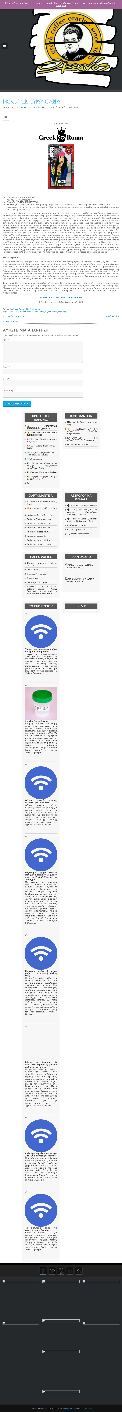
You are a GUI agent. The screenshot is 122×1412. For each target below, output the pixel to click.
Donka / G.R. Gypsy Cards (15, 316)
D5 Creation (67, 1408)
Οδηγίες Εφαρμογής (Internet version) (42, 564)
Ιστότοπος (8, 390)
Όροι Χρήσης (33, 569)
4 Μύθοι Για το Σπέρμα (36, 721)
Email (5, 379)
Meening (62, 311)
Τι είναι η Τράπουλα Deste (39, 519)
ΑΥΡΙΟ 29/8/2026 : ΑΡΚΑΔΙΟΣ (79, 579)
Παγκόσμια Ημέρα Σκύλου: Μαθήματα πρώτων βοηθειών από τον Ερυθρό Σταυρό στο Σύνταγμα (41, 876)
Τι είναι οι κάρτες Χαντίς (38, 532)
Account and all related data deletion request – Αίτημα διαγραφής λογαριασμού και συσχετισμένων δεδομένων (42, 590)
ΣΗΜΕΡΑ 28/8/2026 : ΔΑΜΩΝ (79, 565)
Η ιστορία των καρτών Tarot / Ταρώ (42, 503)
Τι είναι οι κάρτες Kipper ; (38, 536)
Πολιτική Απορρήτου (36, 574)
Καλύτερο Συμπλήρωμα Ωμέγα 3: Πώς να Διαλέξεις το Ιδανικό (41, 1154)
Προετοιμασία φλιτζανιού (78, 444)
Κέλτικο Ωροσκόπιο (76, 529)
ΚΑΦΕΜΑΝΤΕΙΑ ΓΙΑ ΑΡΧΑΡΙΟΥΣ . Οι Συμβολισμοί (82, 439)
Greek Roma (18, 309)
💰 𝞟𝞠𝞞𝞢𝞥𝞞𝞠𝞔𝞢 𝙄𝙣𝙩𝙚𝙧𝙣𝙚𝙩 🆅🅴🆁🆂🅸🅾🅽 (42, 433)
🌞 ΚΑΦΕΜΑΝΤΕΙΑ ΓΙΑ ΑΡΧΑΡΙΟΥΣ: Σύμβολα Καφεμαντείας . (82, 431)
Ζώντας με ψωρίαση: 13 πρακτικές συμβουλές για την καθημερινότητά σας (41, 1064)
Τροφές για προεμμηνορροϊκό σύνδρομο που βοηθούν (41, 650)
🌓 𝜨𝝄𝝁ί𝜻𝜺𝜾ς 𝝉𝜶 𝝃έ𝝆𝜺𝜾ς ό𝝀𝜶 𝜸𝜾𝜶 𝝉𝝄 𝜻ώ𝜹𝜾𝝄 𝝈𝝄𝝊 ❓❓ (42, 477)
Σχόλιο (6, 339)
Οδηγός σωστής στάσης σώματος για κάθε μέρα (41, 801)
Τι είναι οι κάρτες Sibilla (38, 540)
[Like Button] (6, 117)
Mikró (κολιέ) (111, 316)
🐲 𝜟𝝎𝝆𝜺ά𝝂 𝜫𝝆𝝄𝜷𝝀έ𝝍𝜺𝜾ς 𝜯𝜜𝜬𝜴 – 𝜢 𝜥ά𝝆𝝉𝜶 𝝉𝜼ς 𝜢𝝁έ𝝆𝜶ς (42, 453)
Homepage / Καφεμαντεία (38, 582)
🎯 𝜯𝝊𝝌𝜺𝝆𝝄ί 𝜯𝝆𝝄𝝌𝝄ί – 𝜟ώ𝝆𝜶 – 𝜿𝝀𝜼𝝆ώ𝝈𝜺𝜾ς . (42, 440)
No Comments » (34, 309)
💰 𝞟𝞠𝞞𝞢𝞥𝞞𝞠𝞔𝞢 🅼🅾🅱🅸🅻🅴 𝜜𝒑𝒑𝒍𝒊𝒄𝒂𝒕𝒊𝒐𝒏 (42, 427)
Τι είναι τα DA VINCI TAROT (39, 523)
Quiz (29, 483)
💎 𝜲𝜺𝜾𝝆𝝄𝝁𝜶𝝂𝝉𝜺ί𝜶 (35, 459)
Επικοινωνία (32, 578)
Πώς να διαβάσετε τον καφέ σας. (82, 423)
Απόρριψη (61, 5)
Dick (11, 311)
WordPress (89, 1408)
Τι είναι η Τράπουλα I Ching (40, 527)
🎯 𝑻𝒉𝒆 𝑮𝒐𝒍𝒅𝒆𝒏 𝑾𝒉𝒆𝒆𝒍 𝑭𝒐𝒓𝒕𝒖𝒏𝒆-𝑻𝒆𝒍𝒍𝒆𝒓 (42, 447)
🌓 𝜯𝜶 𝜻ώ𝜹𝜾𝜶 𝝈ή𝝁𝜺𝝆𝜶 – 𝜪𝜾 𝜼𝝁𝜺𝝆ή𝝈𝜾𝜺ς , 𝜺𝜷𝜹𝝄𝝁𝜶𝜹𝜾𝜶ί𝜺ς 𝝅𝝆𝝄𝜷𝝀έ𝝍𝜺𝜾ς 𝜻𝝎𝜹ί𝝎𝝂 (42, 466)
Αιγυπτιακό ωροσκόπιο (78, 533)
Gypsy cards (51, 311)
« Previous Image (10, 321)
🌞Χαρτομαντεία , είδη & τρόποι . (42, 509)
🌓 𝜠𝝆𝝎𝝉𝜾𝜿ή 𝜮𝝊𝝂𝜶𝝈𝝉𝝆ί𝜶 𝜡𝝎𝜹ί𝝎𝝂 (42, 472)
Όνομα (6, 367)
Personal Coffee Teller (31, 107)
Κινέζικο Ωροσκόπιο (76, 525)
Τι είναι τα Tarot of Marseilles (40, 515)
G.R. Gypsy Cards (22, 311)
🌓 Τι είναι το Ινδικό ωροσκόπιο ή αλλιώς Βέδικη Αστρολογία (82, 520)
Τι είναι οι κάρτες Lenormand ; (40, 544)
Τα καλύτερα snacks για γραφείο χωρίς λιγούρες (41, 1229)
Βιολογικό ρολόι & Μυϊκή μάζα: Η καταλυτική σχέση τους (41, 973)
